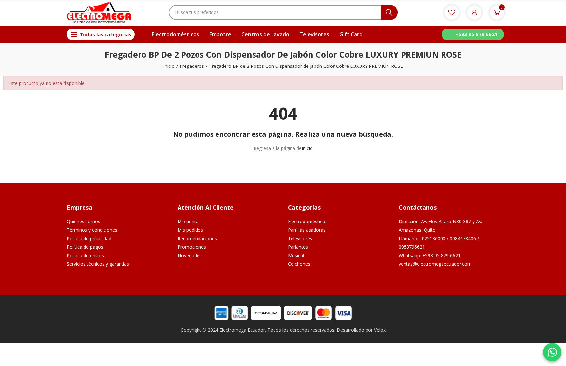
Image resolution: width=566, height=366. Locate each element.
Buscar (389, 12)
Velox (380, 330)
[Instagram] (449, 284)
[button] (473, 34)
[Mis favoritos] (451, 12)
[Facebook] (434, 284)
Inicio (307, 148)
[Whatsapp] (465, 284)
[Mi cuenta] (474, 12)
